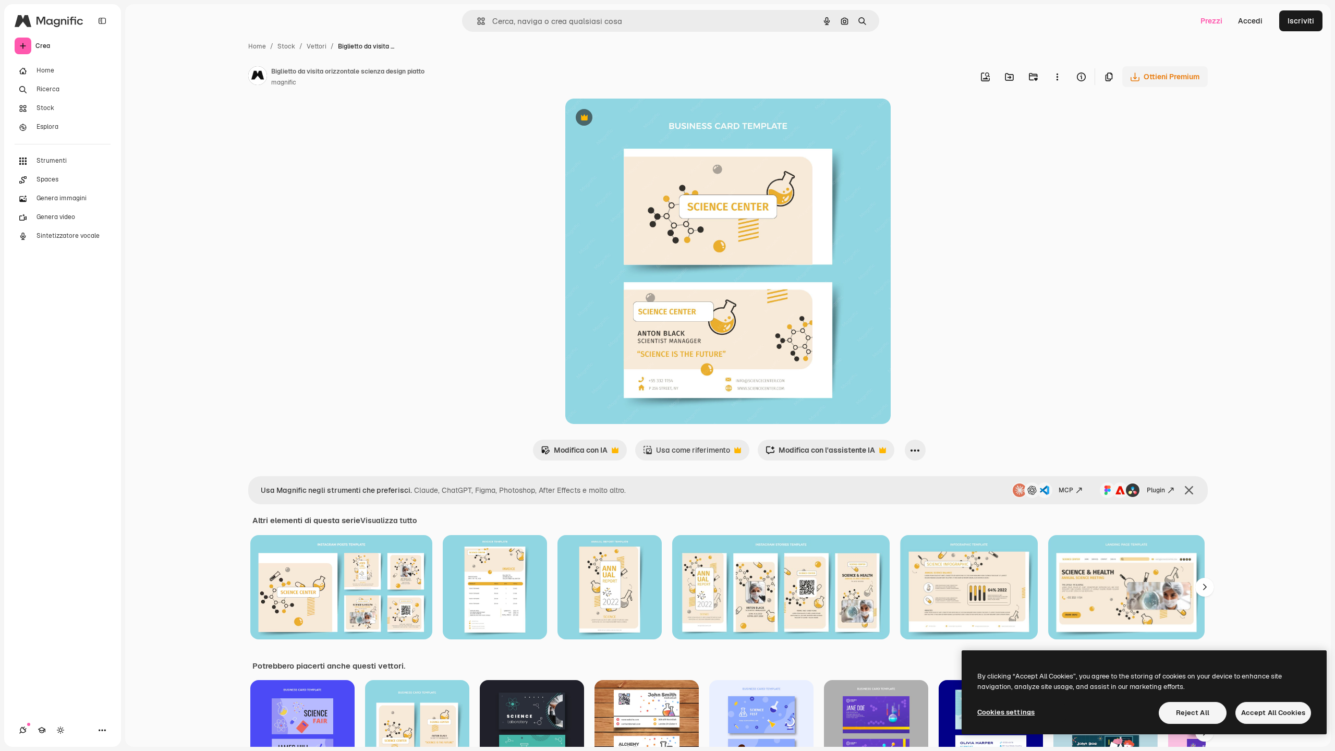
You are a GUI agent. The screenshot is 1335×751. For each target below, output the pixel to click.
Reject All (1192, 712)
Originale (634, 119)
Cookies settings (1006, 712)
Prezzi (1211, 21)
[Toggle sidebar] (102, 21)
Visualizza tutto (388, 520)
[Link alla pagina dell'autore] (257, 77)
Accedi (1250, 21)
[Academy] (41, 730)
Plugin (1156, 490)
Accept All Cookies (1273, 712)
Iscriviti (1301, 21)
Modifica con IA (574, 453)
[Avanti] (1204, 587)
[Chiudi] (1189, 490)
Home (257, 46)
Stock (286, 46)
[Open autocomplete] (477, 21)
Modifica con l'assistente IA (820, 453)
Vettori (316, 46)
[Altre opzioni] (1057, 76)
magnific (283, 82)
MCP (1066, 490)
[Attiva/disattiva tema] (60, 730)
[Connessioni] (23, 730)
